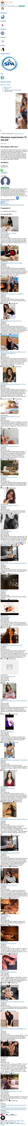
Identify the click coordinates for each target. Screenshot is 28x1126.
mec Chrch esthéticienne (7, 731)
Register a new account (6, 1122)
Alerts (9, 1123)
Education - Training (5, 84)
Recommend (6, 201)
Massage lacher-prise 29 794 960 (9, 477)
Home (2, 1105)
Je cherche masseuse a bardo (8, 676)
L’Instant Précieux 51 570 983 (9, 233)
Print (2, 201)
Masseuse (12, 1107)
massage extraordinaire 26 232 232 (10, 505)
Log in (22, 1120)
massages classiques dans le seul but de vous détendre (14, 760)
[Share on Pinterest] (4, 202)
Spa (5, 1109)
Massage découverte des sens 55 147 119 (11, 320)
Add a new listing (21, 1105)
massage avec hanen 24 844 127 (9, 885)
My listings (4, 1123)
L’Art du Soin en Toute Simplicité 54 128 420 (13, 1001)
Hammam (3, 1107)
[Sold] (1, 867)
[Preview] (1, 233)
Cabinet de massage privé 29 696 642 (11, 853)
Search (5, 1105)
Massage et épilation (6, 531)
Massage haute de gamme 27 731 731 (11, 416)
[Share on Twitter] (2, 202)
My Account (14, 1105)
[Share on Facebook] (1, 202)
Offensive (21, 205)
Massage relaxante (6, 617)
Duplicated (12, 205)
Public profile (22, 1123)
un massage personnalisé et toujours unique (12, 263)
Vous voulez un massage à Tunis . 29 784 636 (13, 294)
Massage (4, 591)
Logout (2, 1124)
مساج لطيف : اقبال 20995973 (9, 971)
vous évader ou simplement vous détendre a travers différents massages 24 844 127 (13, 352)
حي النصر (4, 1058)
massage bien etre (6, 916)
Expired (17, 205)
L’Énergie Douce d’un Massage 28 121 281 (12, 645)
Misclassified (7, 205)
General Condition (5, 1112)
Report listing (5, 203)
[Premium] (1, 984)
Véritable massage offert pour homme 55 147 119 (13, 384)
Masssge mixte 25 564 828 (8, 788)
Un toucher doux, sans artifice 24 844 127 (12, 1091)
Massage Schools (10, 1109)
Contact (9, 1105)
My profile (14, 1123)
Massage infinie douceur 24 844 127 (10, 446)
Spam (2, 205)
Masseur (17, 1107)
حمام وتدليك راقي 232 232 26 (9, 943)
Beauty (20, 1107)
